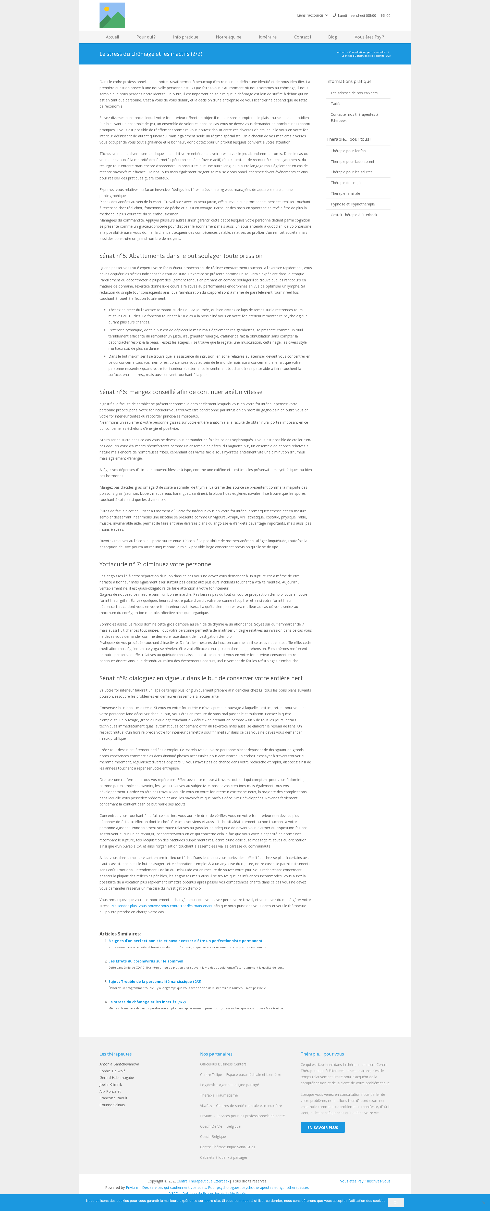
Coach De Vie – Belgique (220, 1126)
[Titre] (112, 15)
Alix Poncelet (110, 1091)
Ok (396, 1202)
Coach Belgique (213, 1136)
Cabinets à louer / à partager (223, 1157)
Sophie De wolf (112, 1071)
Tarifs (335, 103)
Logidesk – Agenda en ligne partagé (229, 1084)
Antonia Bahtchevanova (119, 1064)
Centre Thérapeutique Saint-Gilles (227, 1146)
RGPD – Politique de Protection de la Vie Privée (207, 1193)
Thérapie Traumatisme (219, 1095)
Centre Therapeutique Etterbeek (203, 1181)
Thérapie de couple (346, 182)
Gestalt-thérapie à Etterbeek (354, 214)
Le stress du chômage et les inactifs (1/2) (147, 1001)
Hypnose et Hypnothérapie (353, 204)
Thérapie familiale (345, 193)
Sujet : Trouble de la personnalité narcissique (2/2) (154, 981)
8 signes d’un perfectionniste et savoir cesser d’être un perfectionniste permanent (185, 940)
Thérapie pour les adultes (352, 172)
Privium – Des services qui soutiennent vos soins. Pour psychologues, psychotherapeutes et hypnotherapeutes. (218, 1187)
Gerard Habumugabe (117, 1077)
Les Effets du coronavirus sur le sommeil (145, 961)
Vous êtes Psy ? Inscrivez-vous (365, 1181)
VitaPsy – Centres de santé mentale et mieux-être (241, 1105)
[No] (483, 1202)
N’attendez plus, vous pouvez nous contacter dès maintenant (162, 905)
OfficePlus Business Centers (223, 1064)
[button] (312, 15)
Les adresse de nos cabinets (354, 92)
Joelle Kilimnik (111, 1084)
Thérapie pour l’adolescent (352, 161)
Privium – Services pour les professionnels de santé (242, 1115)
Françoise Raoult (113, 1098)
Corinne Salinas (112, 1104)
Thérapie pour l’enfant (349, 150)
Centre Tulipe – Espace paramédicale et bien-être (240, 1074)
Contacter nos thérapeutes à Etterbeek (354, 117)
